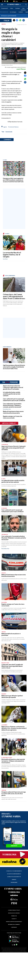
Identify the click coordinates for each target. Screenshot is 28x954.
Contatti (14, 918)
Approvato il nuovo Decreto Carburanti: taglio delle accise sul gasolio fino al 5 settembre (13, 387)
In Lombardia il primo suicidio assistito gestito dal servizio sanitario (11, 393)
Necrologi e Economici (14, 913)
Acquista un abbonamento (14, 873)
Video (11, 8)
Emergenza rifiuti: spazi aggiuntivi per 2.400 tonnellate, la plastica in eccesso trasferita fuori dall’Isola (13, 179)
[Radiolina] (14, 862)
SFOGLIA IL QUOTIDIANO (8, 15)
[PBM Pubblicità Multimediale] (14, 903)
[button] (14, 20)
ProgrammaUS (4, 8)
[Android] (14, 941)
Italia (23, 8)
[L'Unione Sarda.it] (14, 4)
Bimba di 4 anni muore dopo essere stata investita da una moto (13, 412)
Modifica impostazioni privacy (14, 921)
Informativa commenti (14, 924)
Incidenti (21, 12)
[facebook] (5, 1)
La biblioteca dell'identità (14, 876)
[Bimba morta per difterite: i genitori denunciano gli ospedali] (14, 683)
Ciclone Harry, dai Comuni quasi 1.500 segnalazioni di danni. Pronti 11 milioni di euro (14, 296)
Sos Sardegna (13, 12)
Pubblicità (14, 915)
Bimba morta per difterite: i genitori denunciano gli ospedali (12, 696)
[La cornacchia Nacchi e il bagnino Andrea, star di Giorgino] (14, 242)
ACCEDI (24, 1)
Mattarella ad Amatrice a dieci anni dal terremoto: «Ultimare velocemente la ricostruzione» (13, 761)
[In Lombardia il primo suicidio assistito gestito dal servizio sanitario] (14, 468)
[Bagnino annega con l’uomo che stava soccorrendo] (14, 591)
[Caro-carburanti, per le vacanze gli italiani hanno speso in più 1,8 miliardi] (14, 497)
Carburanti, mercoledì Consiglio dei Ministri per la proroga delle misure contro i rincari (12, 666)
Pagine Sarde (14, 882)
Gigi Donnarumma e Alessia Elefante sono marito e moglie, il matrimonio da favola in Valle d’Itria (14, 366)
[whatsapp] (7, 1)
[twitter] (2, 1)
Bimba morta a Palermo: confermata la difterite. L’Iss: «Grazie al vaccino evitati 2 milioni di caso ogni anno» (14, 728)
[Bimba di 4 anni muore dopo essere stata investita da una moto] (14, 562)
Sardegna (17, 8)
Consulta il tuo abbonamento (14, 871)
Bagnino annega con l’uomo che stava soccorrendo (12, 417)
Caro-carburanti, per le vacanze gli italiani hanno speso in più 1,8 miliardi (14, 399)
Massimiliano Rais (7, 409)
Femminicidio (8, 131)
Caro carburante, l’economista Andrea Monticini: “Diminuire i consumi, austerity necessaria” (12, 405)
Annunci (14, 879)
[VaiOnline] (14, 900)
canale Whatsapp (21, 69)
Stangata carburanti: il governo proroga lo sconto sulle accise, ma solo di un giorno (13, 793)
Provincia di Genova (13, 127)
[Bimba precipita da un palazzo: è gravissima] (14, 621)
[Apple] (14, 936)
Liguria (5, 127)
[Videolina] (14, 854)
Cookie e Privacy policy (14, 910)
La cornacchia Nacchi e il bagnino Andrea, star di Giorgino (12, 255)
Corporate (14, 927)
